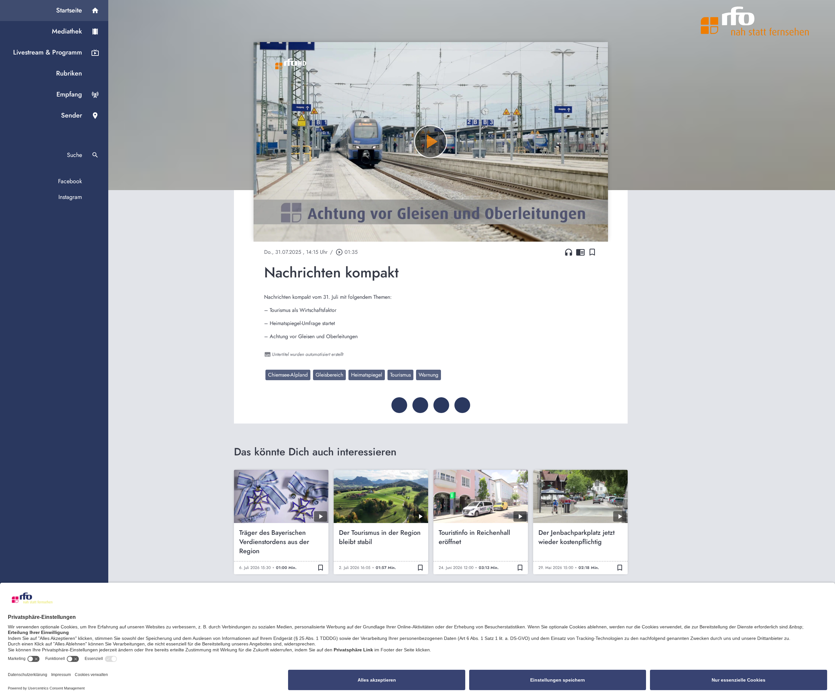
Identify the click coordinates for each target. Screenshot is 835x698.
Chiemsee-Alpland (288, 375)
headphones (568, 252)
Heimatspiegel (366, 375)
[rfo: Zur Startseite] (755, 21)
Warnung (428, 375)
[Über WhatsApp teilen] (441, 405)
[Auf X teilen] (420, 405)
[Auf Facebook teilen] (399, 405)
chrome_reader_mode (580, 252)
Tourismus (400, 375)
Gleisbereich (329, 375)
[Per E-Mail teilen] (462, 405)
